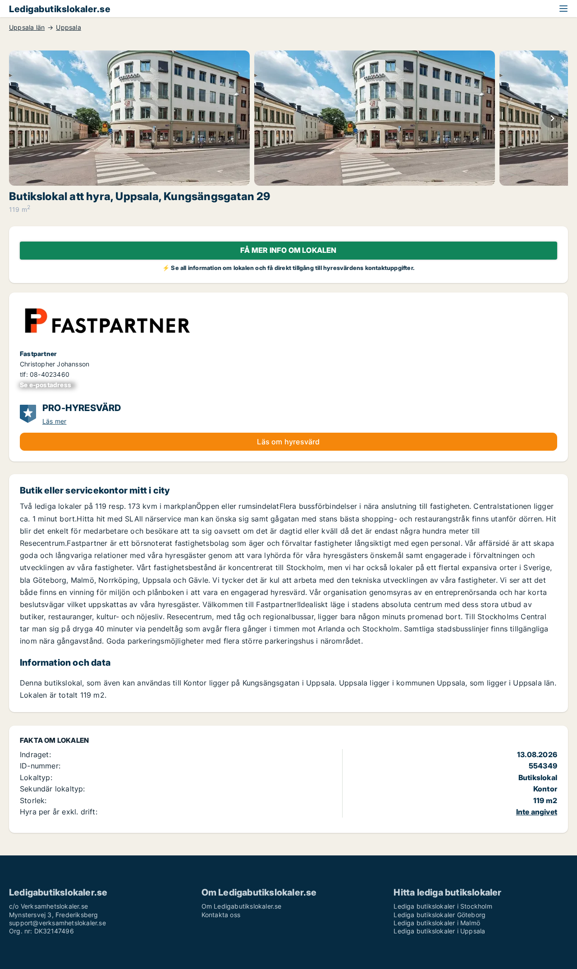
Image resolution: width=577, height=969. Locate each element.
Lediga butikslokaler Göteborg (439, 915)
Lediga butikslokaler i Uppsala (439, 931)
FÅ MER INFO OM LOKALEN (288, 250)
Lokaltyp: (36, 777)
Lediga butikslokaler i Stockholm (443, 906)
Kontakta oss (220, 915)
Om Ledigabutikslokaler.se (241, 906)
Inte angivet (536, 811)
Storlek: (33, 800)
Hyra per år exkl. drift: (58, 811)
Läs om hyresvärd (288, 441)
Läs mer (54, 421)
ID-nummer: (40, 765)
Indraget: (35, 754)
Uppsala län (27, 27)
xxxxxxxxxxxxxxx (47, 385)
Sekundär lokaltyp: (52, 788)
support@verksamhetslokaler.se (57, 923)
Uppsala (68, 27)
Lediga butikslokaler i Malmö (437, 923)
